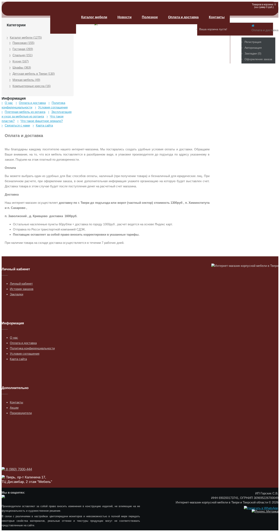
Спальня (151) (23, 55)
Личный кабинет (21, 283)
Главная (63, 22)
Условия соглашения (53, 107)
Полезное (150, 17)
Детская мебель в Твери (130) (34, 73)
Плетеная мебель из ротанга (25, 112)
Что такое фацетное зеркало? (41, 121)
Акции (14, 407)
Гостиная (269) (23, 49)
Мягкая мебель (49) (26, 80)
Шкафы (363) (22, 67)
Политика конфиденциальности (33, 105)
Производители (21, 413)
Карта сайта (44, 125)
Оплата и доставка (183, 17)
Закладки (16, 294)
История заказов (21, 289)
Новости (124, 17)
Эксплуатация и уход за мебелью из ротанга (37, 114)
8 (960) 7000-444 (18, 469)
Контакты (217, 17)
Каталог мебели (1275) (26, 37)
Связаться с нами (17, 125)
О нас (9, 103)
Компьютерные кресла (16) (32, 86)
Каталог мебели (94, 17)
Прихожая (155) (23, 43)
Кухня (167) (21, 61)
